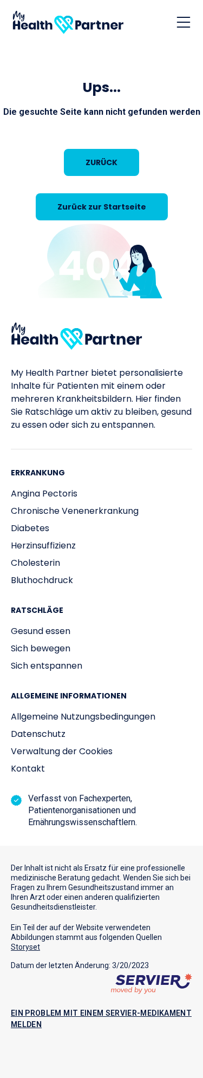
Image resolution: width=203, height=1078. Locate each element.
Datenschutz (38, 734)
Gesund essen (40, 631)
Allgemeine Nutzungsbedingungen (83, 716)
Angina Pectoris (44, 493)
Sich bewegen (40, 648)
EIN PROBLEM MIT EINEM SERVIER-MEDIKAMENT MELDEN (101, 1019)
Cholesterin (35, 563)
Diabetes (30, 528)
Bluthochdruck (42, 580)
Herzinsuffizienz (43, 545)
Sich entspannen (46, 665)
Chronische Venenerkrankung (75, 511)
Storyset (25, 947)
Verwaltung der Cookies (62, 751)
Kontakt (28, 768)
